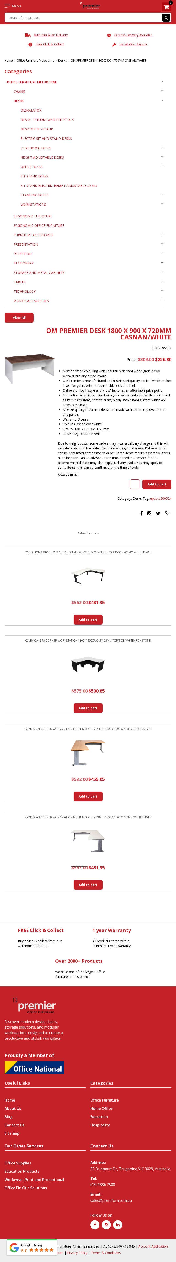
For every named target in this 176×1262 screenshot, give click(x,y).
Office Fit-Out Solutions (26, 1187)
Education (99, 1116)
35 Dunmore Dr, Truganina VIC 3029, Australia (130, 1168)
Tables (20, 282)
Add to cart (157, 484)
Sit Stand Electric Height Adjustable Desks (59, 185)
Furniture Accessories (33, 235)
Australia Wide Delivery (51, 35)
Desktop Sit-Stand (37, 129)
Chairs (19, 91)
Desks (62, 60)
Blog (8, 1116)
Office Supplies (18, 1163)
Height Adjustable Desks (42, 157)
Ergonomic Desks (36, 148)
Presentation (26, 244)
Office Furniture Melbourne (35, 60)
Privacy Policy (77, 1253)
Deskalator (31, 110)
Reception (23, 254)
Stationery (23, 263)
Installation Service (133, 44)
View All (19, 317)
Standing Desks (34, 195)
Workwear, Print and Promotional (34, 1179)
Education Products (22, 1171)
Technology (25, 291)
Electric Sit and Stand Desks (46, 138)
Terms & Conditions (106, 1253)
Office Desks (32, 167)
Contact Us (14, 1124)
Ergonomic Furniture (33, 216)
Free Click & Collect (50, 44)
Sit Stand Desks (34, 176)
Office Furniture (104, 1100)
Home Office (101, 1108)
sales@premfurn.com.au (111, 1200)
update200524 (160, 498)
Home (9, 60)
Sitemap (12, 1133)
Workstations (33, 204)
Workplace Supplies (31, 301)
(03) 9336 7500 (102, 1184)
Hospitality (100, 1124)
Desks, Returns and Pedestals (47, 120)
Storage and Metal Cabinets (39, 272)
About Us (13, 1108)
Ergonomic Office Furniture (39, 225)
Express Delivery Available (133, 35)
